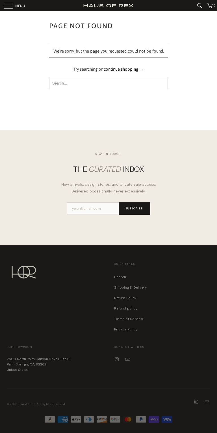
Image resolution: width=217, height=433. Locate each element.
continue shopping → (124, 69)
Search (120, 277)
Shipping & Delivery (130, 287)
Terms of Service (128, 319)
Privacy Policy (126, 329)
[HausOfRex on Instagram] (117, 359)
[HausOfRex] (108, 5)
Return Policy (125, 298)
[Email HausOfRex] (128, 359)
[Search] (202, 5)
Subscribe (134, 208)
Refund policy (126, 308)
